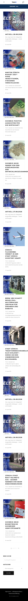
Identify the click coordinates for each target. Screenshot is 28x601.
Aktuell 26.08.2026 (13, 399)
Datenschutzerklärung (14, 593)
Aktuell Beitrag (9, 68)
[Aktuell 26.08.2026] (14, 385)
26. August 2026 (8, 409)
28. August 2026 (8, 44)
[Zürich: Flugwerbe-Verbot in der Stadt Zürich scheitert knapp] (14, 236)
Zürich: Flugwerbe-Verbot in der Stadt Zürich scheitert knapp (13, 254)
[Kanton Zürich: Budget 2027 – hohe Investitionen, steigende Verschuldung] (14, 59)
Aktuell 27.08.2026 (13, 212)
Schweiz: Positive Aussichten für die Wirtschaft (13, 123)
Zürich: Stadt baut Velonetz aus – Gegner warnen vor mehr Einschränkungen (13, 480)
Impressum (8, 591)
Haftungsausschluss (17, 591)
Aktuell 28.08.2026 (13, 34)
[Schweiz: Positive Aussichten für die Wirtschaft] (14, 107)
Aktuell (7, 30)
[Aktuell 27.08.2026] (14, 198)
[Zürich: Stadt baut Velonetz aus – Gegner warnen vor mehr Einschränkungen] (14, 462)
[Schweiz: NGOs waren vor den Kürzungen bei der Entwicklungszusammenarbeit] (14, 150)
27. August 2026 (8, 221)
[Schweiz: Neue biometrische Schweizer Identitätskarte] (14, 508)
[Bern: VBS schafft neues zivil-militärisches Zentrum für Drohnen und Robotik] (14, 285)
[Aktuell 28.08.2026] (14, 21)
